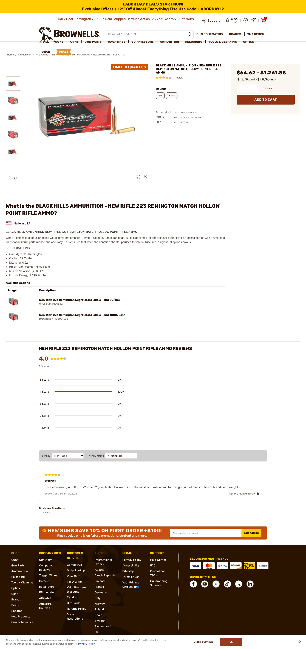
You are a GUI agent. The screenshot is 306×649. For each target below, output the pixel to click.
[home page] (69, 34)
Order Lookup (76, 570)
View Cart (73, 576)
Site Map (128, 571)
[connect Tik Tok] (227, 584)
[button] (249, 20)
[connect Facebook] (193, 584)
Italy (98, 598)
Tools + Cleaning (22, 582)
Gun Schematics (22, 622)
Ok (231, 642)
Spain (99, 615)
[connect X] (238, 584)
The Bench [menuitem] (255, 34)
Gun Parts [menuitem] (93, 41)
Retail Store (47, 586)
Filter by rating (95, 455)
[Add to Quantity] (255, 88)
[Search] (189, 34)
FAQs (153, 565)
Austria (99, 569)
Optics (15, 588)
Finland (100, 581)
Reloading (18, 576)
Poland (99, 609)
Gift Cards (73, 603)
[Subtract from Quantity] (240, 88)
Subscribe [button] (251, 533)
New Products (20, 616)
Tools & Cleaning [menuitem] (222, 41)
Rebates (16, 611)
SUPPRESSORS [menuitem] (142, 41)
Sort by (46, 455)
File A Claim (75, 581)
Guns (14, 559)
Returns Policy (76, 608)
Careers (44, 581)
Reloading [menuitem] (194, 41)
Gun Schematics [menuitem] (209, 34)
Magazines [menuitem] (117, 41)
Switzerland (103, 626)
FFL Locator (47, 592)
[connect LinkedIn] (250, 584)
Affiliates (45, 598)
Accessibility (130, 565)
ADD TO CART (265, 100)
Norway (100, 603)
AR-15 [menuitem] (74, 41)
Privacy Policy (131, 559)
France (99, 586)
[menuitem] (45, 42)
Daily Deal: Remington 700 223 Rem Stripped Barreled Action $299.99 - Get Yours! (126, 19)
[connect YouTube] (204, 584)
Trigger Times (48, 575)
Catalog (72, 597)
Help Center (158, 559)
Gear (14, 593)
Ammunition (24, 54)
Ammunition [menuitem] (169, 41)
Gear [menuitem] (46, 51)
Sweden (100, 620)
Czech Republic (105, 575)
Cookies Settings (203, 642)
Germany (101, 592)
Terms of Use (130, 576)
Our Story (45, 559)
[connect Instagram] (216, 584)
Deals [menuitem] (64, 51)
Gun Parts (18, 565)
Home (10, 54)
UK (96, 632)
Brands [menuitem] (235, 34)
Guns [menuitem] (59, 41)
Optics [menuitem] (248, 41)
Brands (16, 599)
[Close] (300, 641)
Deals (15, 605)
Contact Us (74, 564)
